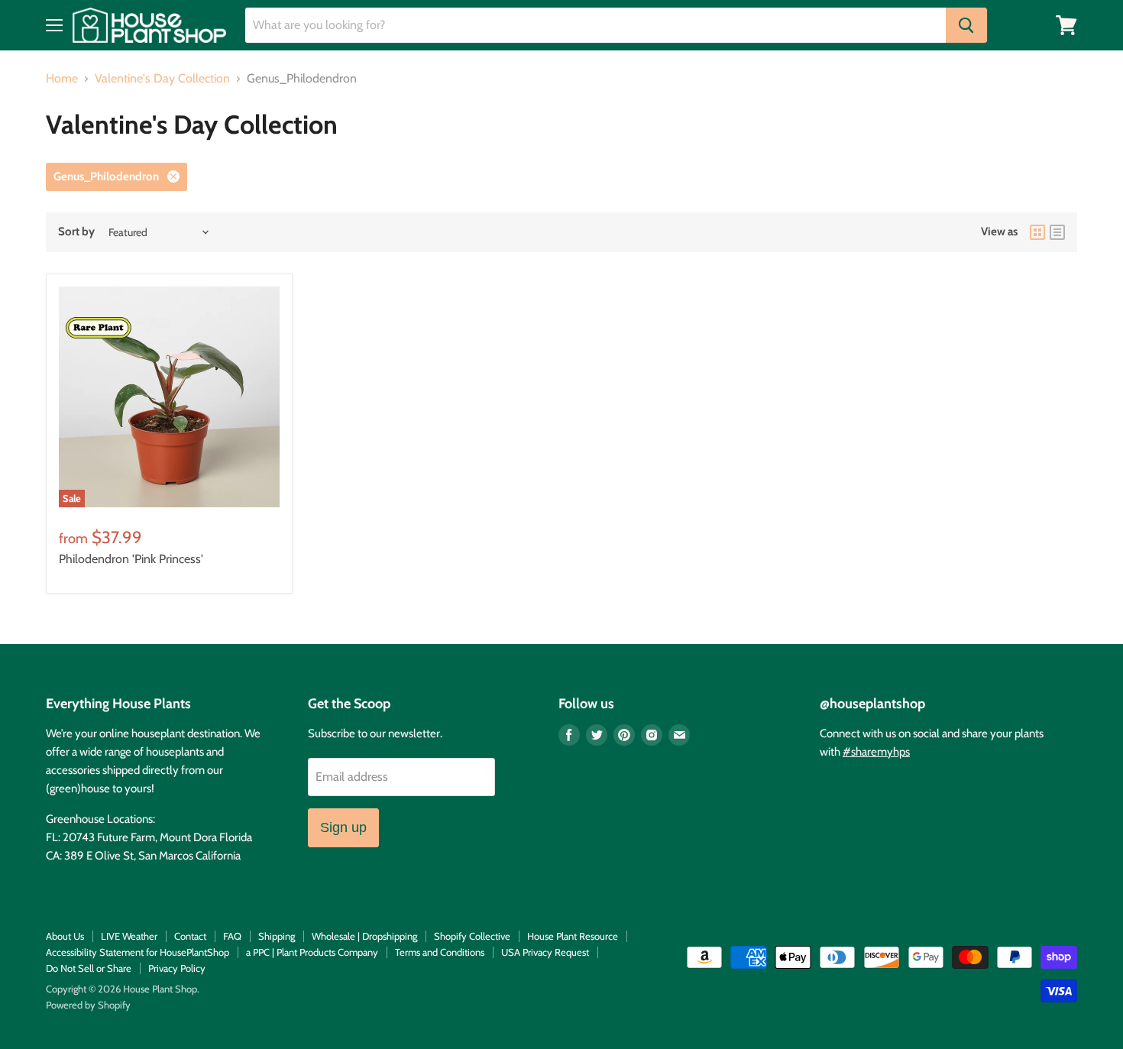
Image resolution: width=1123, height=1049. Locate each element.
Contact (190, 936)
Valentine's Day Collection (162, 79)
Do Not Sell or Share (88, 968)
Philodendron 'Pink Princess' (131, 559)
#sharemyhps (876, 752)
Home (62, 79)
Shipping (276, 936)
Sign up (343, 827)
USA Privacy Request (545, 952)
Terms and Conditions (439, 952)
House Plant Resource (572, 936)
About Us (65, 936)
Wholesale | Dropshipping (364, 936)
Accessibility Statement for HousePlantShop (137, 952)
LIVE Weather (129, 936)
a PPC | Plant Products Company (312, 952)
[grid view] (1037, 232)
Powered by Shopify (88, 1005)
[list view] (1057, 232)
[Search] (966, 25)
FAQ (232, 936)
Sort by (76, 231)
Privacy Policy (177, 968)
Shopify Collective (472, 936)
